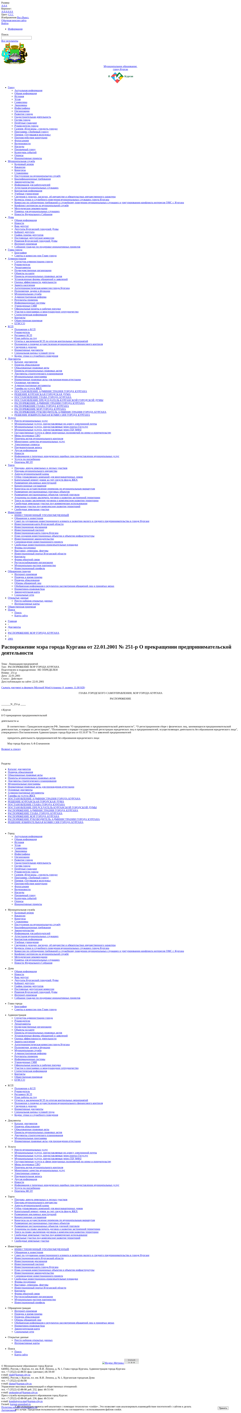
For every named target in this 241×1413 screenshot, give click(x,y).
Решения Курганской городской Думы (35, 240)
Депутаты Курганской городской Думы (36, 229)
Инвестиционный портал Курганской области (40, 553)
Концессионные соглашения (30, 485)
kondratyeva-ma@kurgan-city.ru (26, 1401)
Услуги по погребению (27, 459)
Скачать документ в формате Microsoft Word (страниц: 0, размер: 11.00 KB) (43, 687)
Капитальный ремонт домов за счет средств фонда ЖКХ (46, 479)
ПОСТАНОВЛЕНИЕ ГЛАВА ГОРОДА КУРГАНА (42, 397)
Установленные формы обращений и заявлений (41, 279)
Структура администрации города (33, 261)
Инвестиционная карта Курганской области (39, 524)
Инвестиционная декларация (30, 527)
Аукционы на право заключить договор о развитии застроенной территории (57, 497)
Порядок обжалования (27, 364)
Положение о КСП (25, 329)
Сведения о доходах (25, 347)
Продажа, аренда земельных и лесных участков (40, 468)
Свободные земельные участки (31, 509)
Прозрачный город (24, 149)
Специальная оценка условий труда (34, 353)
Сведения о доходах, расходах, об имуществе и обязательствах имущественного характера (65, 196)
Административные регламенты (32, 385)
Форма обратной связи (27, 559)
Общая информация (25, 93)
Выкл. (25, 17)
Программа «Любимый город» (31, 131)
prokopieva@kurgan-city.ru (23, 1392)
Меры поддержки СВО (27, 435)
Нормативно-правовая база (29, 589)
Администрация (17, 258)
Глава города (15, 249)
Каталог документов (25, 361)
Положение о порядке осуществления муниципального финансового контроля (58, 344)
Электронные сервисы (27, 444)
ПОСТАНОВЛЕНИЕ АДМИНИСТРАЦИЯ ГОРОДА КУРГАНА (50, 391)
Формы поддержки (25, 547)
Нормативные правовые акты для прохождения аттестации (47, 379)
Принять (223, 1408)
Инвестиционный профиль (29, 568)
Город (11, 87)
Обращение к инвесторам (28, 518)
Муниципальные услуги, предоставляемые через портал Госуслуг (51, 426)
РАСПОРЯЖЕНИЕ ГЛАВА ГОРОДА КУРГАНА (41, 406)
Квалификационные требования (32, 179)
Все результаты (9, 41)
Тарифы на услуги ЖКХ (28, 388)
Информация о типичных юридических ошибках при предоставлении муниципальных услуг (66, 456)
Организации (22, 111)
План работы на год (25, 338)
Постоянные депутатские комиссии (34, 238)
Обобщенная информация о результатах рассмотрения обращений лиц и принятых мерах (64, 586)
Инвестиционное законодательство (34, 538)
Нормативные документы (28, 350)
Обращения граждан (19, 571)
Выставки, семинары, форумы (31, 550)
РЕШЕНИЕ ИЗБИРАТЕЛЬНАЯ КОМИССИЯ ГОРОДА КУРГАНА (52, 415)
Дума (11, 217)
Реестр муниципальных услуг (31, 420)
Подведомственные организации (32, 270)
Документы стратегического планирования (38, 373)
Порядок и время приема (28, 577)
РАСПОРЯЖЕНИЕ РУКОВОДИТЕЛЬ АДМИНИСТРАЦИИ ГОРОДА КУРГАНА (60, 412)
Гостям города (22, 120)
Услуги (12, 417)
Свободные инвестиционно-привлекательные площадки (46, 544)
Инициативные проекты (28, 158)
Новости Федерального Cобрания (33, 214)
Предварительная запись (28, 447)
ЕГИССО (19, 323)
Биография (20, 252)
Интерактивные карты (27, 603)
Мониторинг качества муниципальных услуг (39, 441)
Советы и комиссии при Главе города (35, 255)
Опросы (18, 155)
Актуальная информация (28, 90)
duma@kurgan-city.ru (20, 1383)
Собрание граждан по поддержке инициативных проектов (47, 246)
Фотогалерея (21, 140)
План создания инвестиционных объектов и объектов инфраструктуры (54, 535)
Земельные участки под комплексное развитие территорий (47, 506)
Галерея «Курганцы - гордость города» (36, 128)
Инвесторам (14, 512)
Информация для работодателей (32, 184)
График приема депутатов (28, 235)
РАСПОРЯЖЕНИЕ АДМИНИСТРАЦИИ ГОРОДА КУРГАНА (49, 403)
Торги (11, 465)
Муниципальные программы (30, 376)
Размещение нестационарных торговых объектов (42, 491)
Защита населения (24, 285)
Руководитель (22, 332)
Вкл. (19, 17)
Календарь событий (25, 152)
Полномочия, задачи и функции (32, 291)
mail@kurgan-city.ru (19, 1374)
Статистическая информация (30, 314)
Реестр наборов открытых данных (33, 600)
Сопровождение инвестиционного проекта (38, 541)
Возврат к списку (11, 749)
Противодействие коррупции (30, 137)
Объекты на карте (24, 273)
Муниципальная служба (21, 161)
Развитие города (23, 114)
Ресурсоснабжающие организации (33, 562)
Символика (20, 102)
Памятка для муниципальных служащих (37, 211)
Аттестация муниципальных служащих (36, 187)
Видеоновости (22, 143)
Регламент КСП (23, 335)
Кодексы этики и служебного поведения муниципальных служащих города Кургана (61, 199)
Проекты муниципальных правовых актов (38, 276)
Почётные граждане (25, 122)
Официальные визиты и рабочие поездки (37, 308)
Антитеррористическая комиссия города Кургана (42, 288)
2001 (10, 638)
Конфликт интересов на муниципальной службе (41, 205)
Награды (19, 146)
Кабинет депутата (24, 232)
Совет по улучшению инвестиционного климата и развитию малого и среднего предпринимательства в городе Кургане (81, 521)
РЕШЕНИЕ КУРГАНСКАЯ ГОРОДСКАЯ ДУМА (42, 394)
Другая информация (25, 450)
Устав (17, 99)
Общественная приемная (28, 320)
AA (3, 11)
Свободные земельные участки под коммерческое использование (50, 503)
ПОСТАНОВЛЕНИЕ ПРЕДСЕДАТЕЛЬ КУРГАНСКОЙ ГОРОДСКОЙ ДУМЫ (58, 400)
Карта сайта (21, 615)
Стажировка (21, 173)
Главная (12, 621)
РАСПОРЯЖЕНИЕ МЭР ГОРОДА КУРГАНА (40, 409)
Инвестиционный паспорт (29, 530)
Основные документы (26, 382)
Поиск (11, 609)
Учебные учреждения (26, 193)
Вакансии (19, 167)
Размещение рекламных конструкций (35, 482)
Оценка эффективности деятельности (35, 282)
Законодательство (24, 181)
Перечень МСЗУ (23, 462)
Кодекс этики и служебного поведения (36, 356)
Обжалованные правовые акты (31, 367)
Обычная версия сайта (13, 20)
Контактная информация (28, 190)
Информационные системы (29, 302)
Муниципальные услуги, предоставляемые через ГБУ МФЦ (47, 429)
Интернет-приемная (25, 243)
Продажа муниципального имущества (35, 471)
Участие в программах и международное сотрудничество (46, 311)
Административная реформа (30, 297)
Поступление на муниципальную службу (37, 176)
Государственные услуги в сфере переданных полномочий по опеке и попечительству (62, 432)
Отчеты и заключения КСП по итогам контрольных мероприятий (51, 341)
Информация (15, 29)
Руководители (22, 264)
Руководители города (26, 125)
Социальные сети (24, 594)
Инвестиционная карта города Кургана (36, 533)
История (19, 96)
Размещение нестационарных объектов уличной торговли (47, 494)
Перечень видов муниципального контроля (38, 438)
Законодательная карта (27, 592)
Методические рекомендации (30, 208)
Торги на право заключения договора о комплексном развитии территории (56, 500)
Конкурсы (20, 170)
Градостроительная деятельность (32, 117)
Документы (14, 358)
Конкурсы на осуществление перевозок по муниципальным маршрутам (54, 488)
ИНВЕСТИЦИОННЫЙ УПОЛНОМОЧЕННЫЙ (41, 515)
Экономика (20, 105)
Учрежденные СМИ (25, 305)
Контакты (19, 317)
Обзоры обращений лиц (27, 583)
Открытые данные (18, 597)
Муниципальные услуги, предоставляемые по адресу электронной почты (55, 423)
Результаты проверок (26, 299)
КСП (10, 326)
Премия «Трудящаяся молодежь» (32, 134)
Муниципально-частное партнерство (35, 565)
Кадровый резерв (24, 164)
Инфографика (22, 108)
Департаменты (22, 267)
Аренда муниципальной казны (31, 474)
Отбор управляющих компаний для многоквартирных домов (48, 476)
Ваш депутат (21, 226)
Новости (19, 223)
